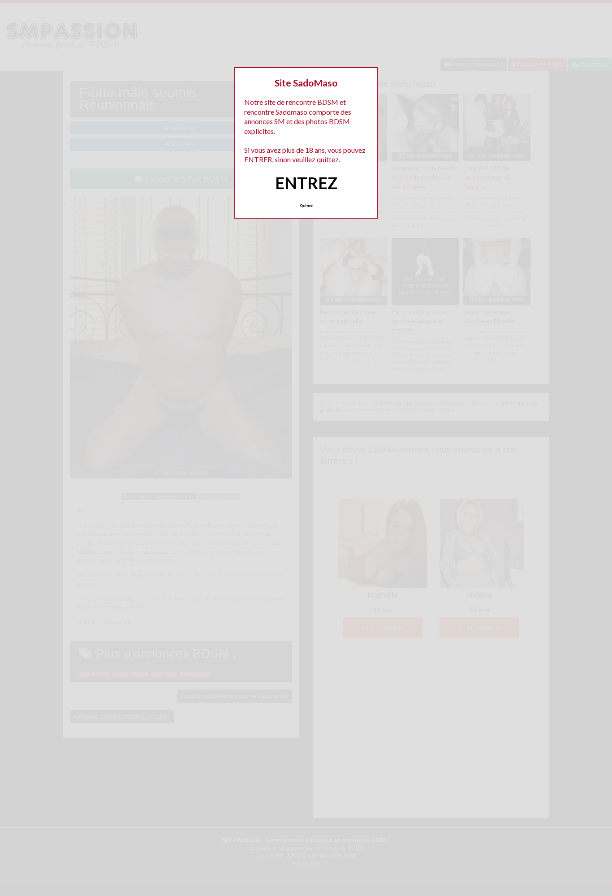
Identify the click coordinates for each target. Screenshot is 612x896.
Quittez (306, 205)
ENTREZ (306, 183)
